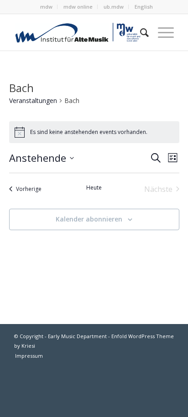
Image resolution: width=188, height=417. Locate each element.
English (144, 6)
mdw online (78, 6)
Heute (94, 187)
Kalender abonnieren (89, 219)
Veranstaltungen (33, 100)
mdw (46, 6)
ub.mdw (114, 6)
